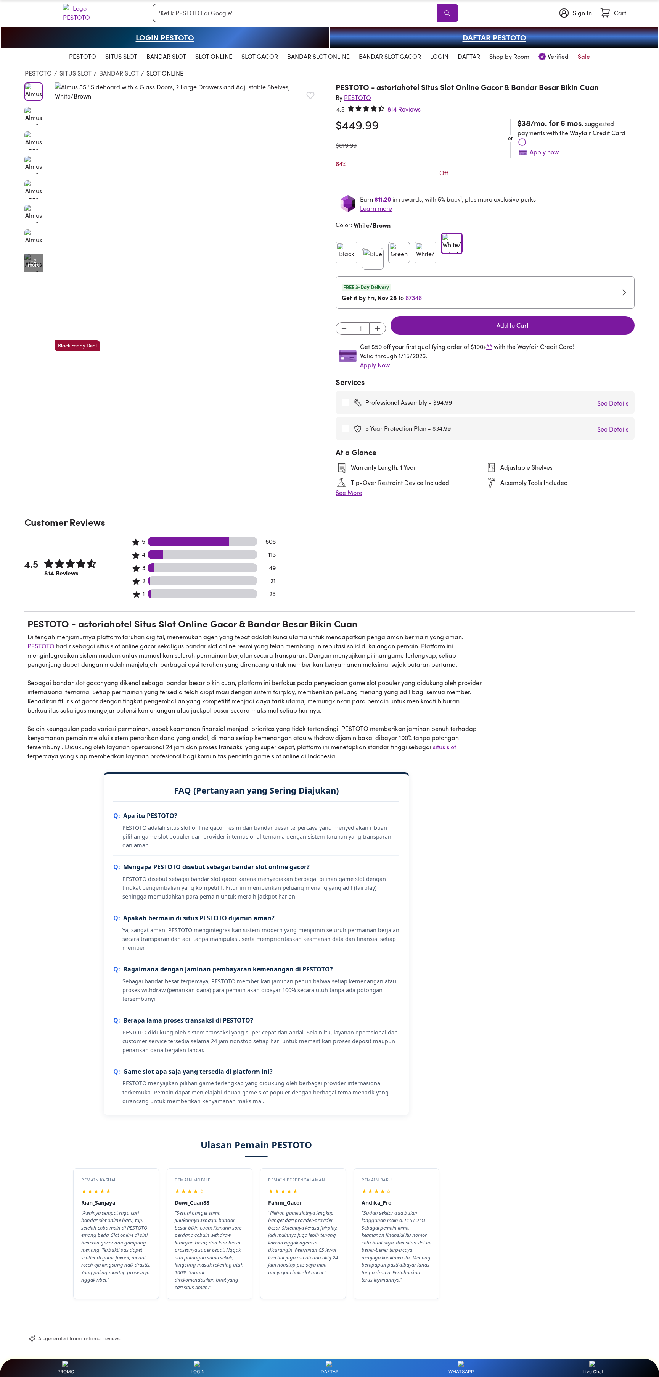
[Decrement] (344, 328)
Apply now (544, 152)
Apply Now (375, 365)
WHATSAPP (461, 1371)
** (489, 347)
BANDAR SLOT (119, 73)
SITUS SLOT (75, 73)
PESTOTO (38, 73)
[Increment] (377, 328)
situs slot (444, 747)
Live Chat (593, 1371)
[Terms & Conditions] (522, 142)
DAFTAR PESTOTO (494, 37)
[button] (189, 216)
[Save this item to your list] (310, 95)
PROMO (65, 1371)
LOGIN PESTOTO (165, 37)
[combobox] (296, 13)
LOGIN (198, 1371)
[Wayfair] (61, 13)
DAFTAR (330, 1371)
